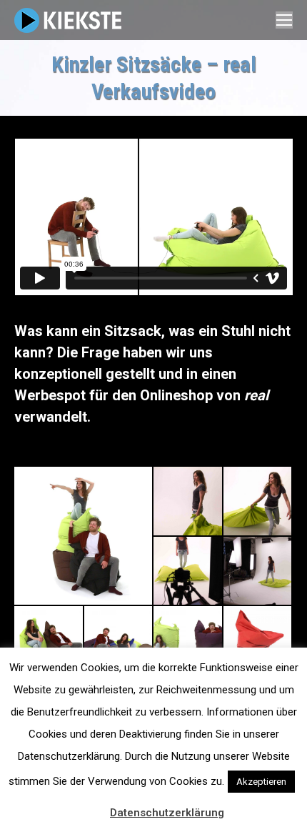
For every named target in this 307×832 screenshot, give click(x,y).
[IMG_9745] (258, 502)
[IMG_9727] (258, 572)
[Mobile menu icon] (284, 20)
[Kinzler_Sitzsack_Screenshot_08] (119, 641)
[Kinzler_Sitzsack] (84, 536)
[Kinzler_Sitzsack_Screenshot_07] (188, 641)
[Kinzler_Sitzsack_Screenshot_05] (258, 641)
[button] (91, 806)
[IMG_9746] (188, 502)
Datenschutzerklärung (167, 812)
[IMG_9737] (188, 572)
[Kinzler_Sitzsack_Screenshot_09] (49, 641)
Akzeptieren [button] (261, 781)
